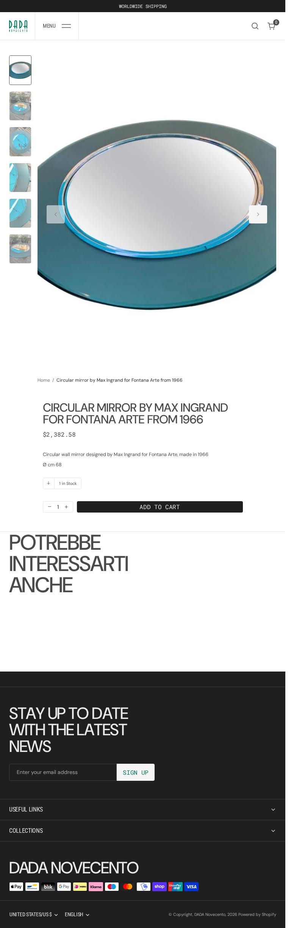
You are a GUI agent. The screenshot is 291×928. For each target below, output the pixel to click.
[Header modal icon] (66, 26)
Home (44, 373)
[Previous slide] (56, 211)
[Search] (255, 26)
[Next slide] (258, 211)
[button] (57, 26)
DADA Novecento (209, 914)
